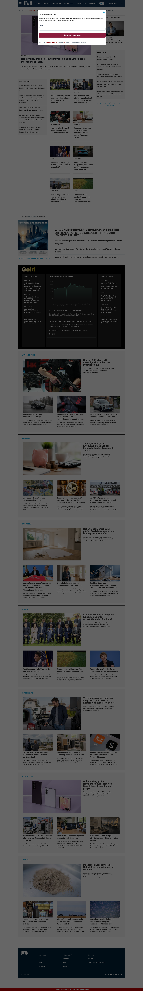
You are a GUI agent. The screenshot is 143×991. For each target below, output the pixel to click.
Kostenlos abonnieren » (72, 35)
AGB (64, 42)
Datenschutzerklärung (51, 42)
